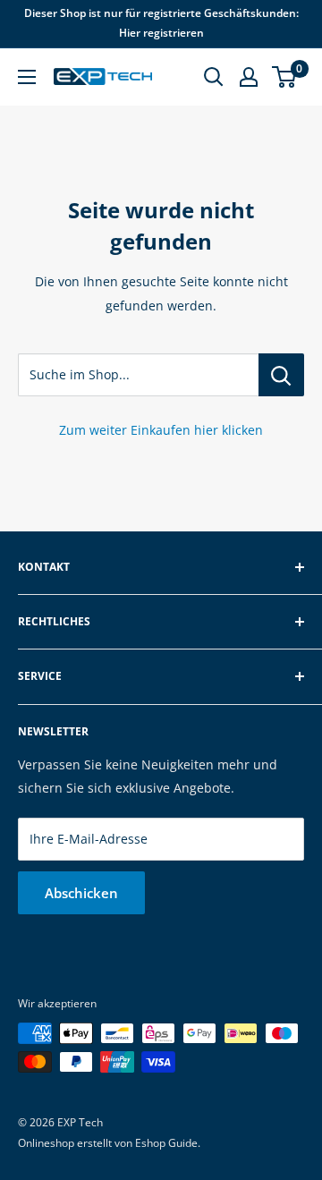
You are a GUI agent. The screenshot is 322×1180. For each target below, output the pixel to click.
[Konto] (249, 77)
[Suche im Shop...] (281, 374)
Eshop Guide (166, 1142)
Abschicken (81, 893)
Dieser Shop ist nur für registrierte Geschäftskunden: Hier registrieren (161, 22)
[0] (285, 77)
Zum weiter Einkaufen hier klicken (161, 429)
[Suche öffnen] (214, 77)
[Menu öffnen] (27, 77)
